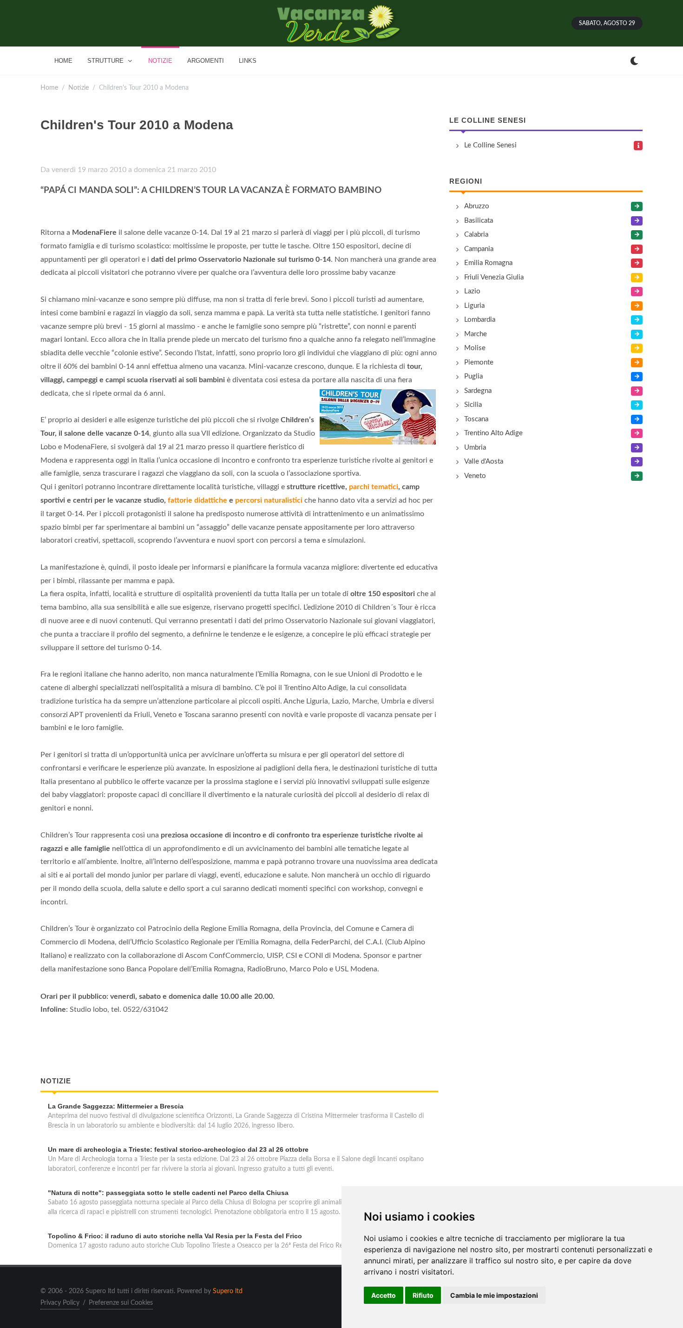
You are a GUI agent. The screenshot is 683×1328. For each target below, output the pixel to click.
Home (49, 87)
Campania (478, 249)
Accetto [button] (383, 1295)
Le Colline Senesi (487, 120)
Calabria (476, 234)
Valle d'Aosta (483, 461)
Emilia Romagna (488, 262)
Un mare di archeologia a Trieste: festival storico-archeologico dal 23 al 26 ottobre (178, 1149)
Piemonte (478, 362)
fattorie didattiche (197, 500)
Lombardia (479, 319)
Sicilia (473, 404)
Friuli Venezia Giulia (494, 277)
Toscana (476, 419)
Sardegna (478, 390)
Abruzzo (476, 206)
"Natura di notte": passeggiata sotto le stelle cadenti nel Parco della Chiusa (168, 1192)
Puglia (473, 376)
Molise (475, 348)
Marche (475, 334)
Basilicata (478, 220)
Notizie (78, 87)
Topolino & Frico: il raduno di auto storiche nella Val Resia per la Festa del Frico (175, 1236)
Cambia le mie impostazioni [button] (494, 1295)
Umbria (475, 447)
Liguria (474, 305)
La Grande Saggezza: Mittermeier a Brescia (116, 1106)
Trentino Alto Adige (493, 433)
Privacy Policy (59, 1303)
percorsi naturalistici (269, 500)
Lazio (472, 291)
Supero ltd (228, 1291)
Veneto (475, 475)
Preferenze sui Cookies (121, 1303)
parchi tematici (373, 487)
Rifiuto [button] (423, 1295)
